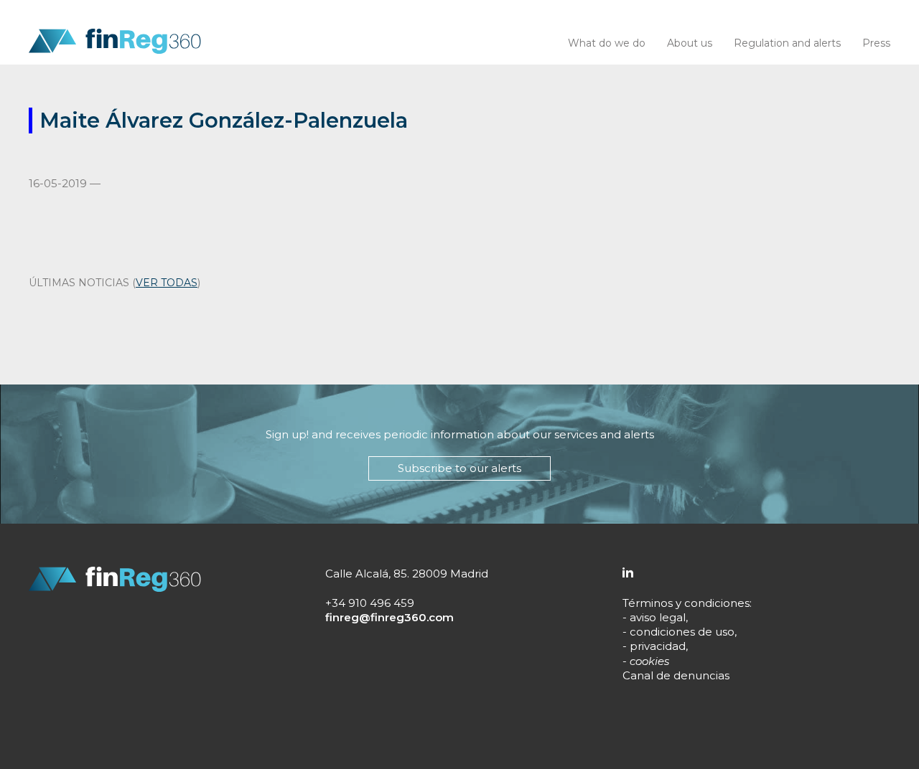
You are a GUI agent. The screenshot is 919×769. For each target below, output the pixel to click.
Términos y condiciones (686, 603)
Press (876, 43)
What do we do (606, 43)
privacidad (658, 646)
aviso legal (658, 617)
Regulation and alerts (787, 43)
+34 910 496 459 (369, 603)
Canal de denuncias (675, 675)
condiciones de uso (682, 631)
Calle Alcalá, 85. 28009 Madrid (406, 573)
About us (689, 43)
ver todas (166, 282)
